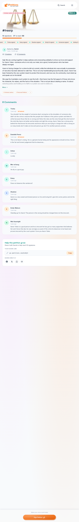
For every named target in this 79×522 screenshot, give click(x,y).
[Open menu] (72, 5)
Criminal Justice (8, 92)
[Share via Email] (22, 262)
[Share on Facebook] (7, 262)
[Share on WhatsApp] (17, 262)
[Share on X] (12, 262)
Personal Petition (21, 92)
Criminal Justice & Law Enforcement (14, 13)
